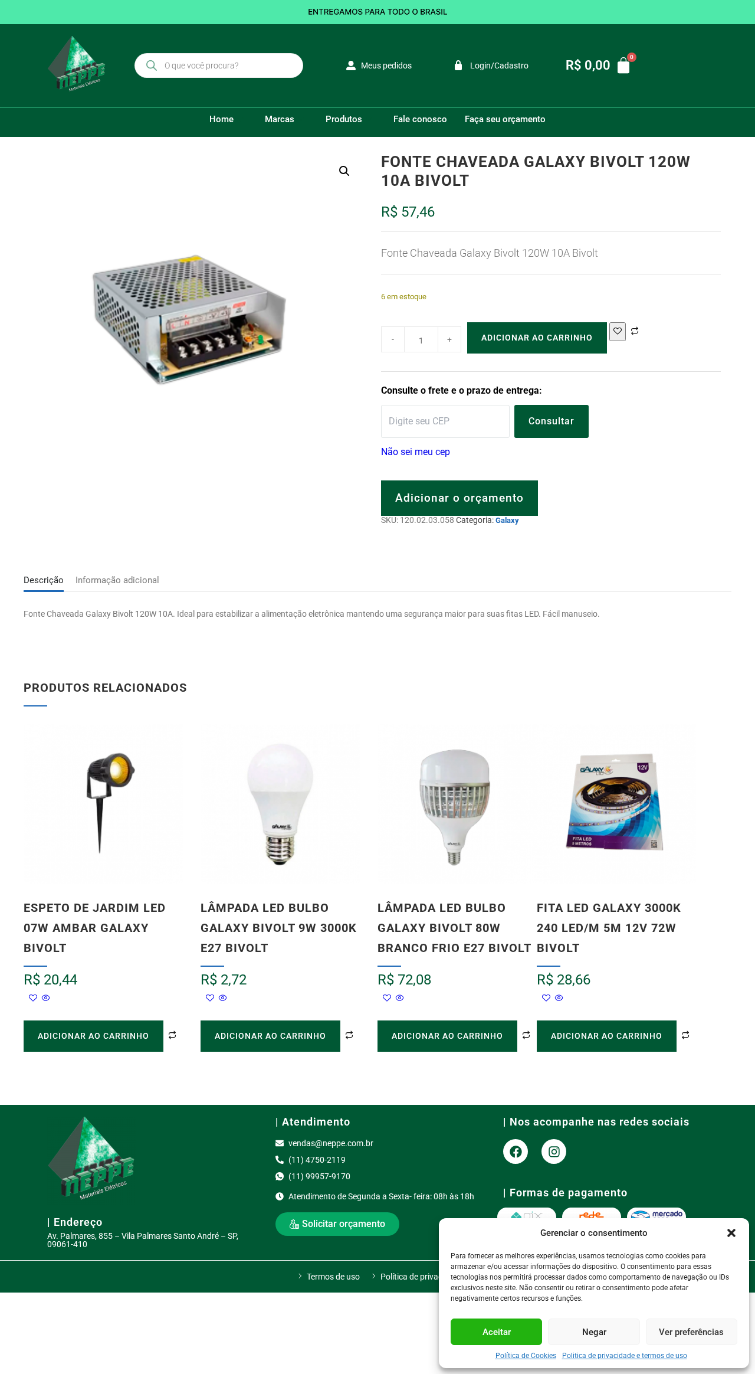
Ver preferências (691, 1332)
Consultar (551, 421)
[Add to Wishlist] (617, 331)
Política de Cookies (525, 1356)
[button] (731, 1233)
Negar (594, 1332)
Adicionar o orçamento (459, 498)
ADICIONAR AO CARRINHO (537, 337)
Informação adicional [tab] (117, 580)
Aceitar (496, 1332)
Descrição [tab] (44, 580)
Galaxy (507, 520)
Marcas (279, 119)
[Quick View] (45, 998)
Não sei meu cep (415, 451)
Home (221, 119)
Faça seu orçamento (505, 119)
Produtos (344, 119)
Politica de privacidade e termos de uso (624, 1356)
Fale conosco (420, 119)
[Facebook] (515, 1151)
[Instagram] (553, 1151)
